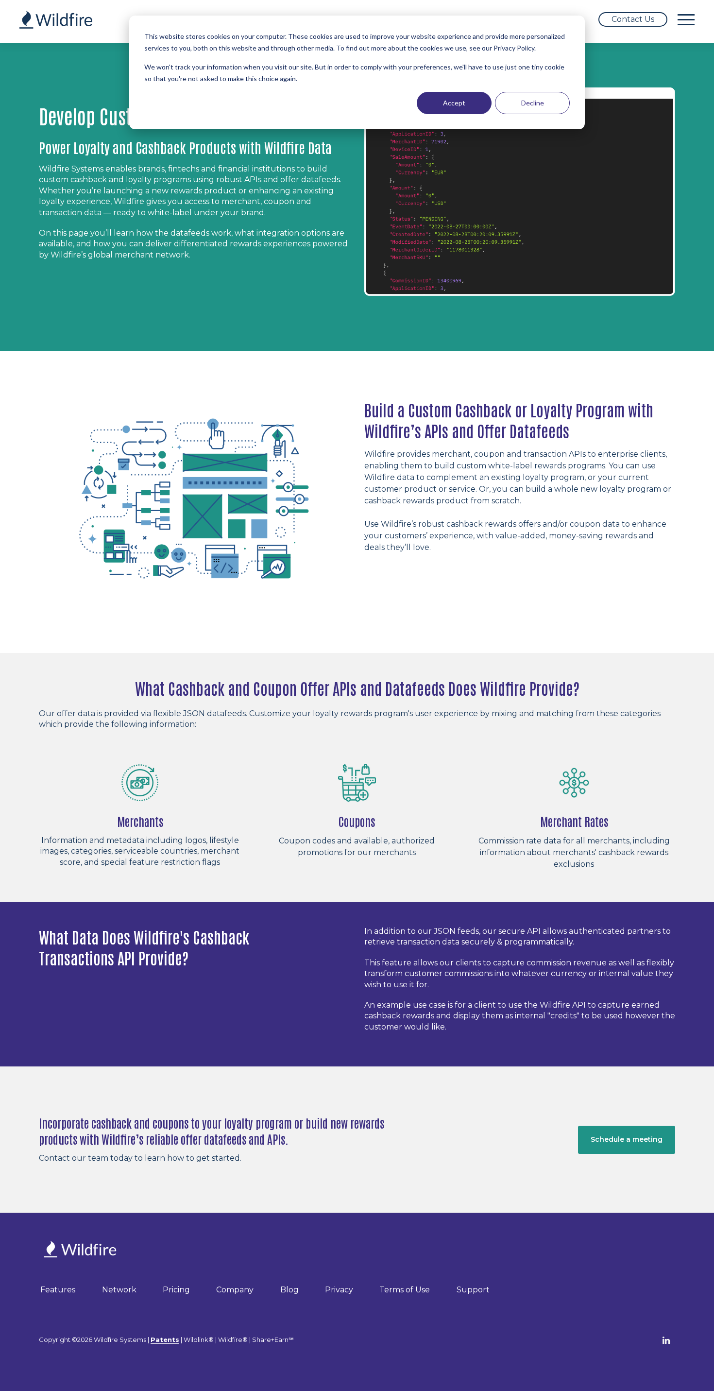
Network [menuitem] (119, 1289)
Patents (165, 1339)
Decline (532, 103)
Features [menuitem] (57, 1289)
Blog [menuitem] (289, 1289)
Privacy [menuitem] (339, 1289)
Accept (454, 103)
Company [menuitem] (235, 1289)
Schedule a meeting (627, 1139)
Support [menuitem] (473, 1289)
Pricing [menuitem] (176, 1289)
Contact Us (633, 19)
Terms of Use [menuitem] (404, 1289)
